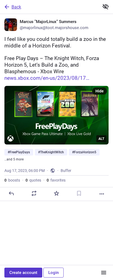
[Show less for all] (105, 6)
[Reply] (11, 193)
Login (53, 272)
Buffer (66, 170)
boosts (12, 180)
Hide (99, 91)
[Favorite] (56, 193)
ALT (101, 139)
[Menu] (104, 272)
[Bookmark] (79, 193)
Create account (23, 272)
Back (16, 7)
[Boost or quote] (34, 193)
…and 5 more (14, 159)
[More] (101, 194)
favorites (56, 180)
